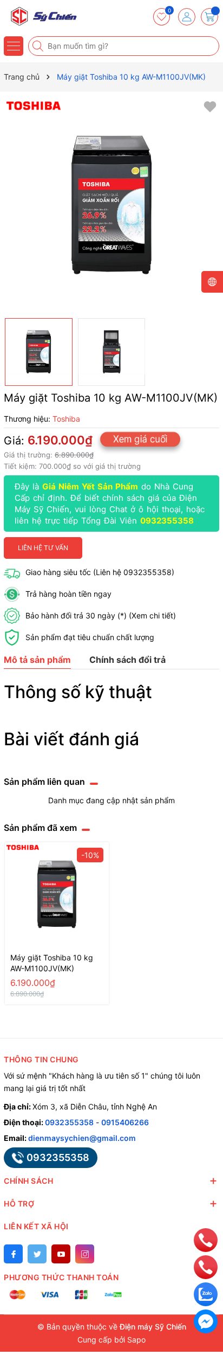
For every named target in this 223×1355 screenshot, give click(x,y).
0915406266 (125, 1122)
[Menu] (13, 46)
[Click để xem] (111, 205)
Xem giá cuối (140, 438)
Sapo (136, 1339)
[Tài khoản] (186, 16)
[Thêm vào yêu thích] (210, 106)
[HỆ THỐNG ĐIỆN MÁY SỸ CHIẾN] (40, 16)
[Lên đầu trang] (205, 1215)
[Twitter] (37, 1253)
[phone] (206, 1239)
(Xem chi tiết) (152, 615)
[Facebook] (13, 1253)
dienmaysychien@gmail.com (82, 1138)
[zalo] (206, 1293)
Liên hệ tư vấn (43, 548)
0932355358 (167, 520)
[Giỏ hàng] (209, 16)
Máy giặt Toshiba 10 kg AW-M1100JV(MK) (51, 963)
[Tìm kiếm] (39, 46)
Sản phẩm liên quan (44, 781)
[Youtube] (60, 1253)
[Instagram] (84, 1253)
